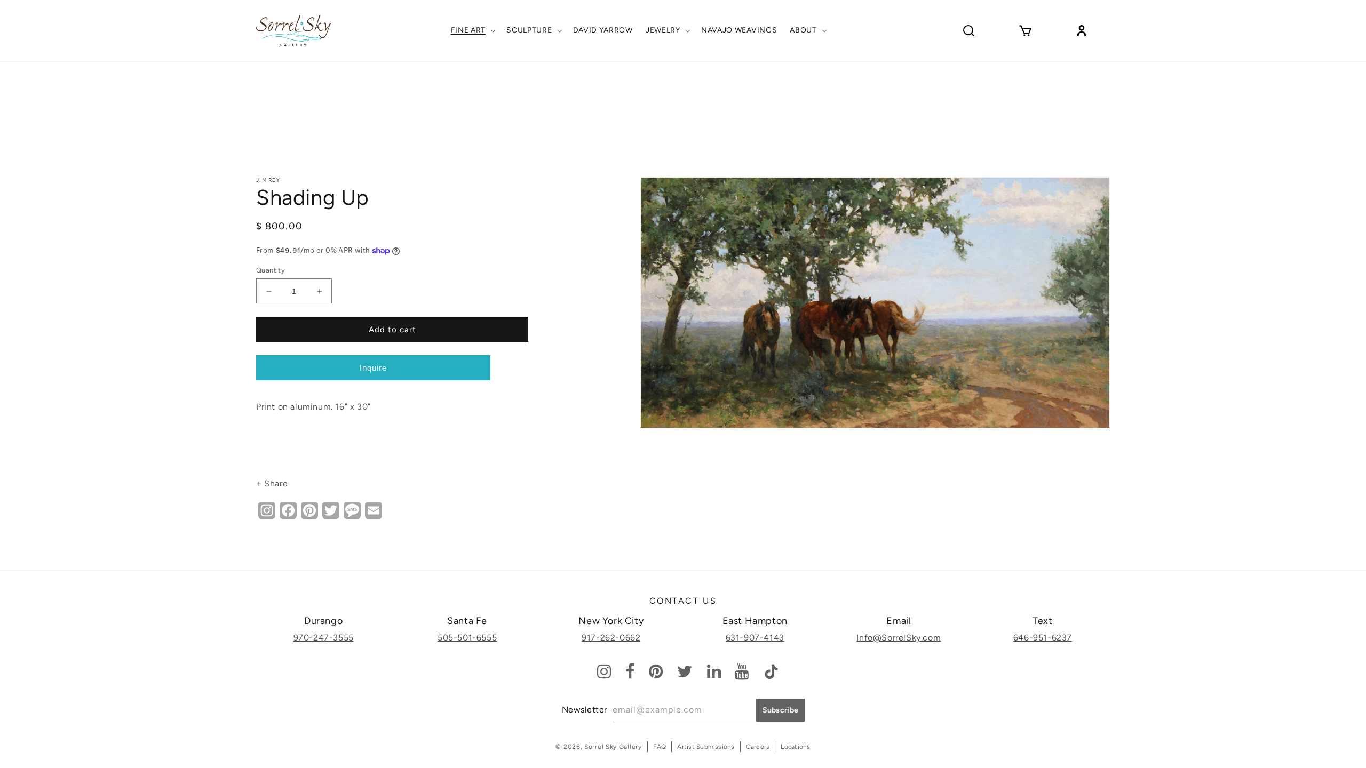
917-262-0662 (611, 638)
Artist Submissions (705, 746)
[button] (472, 30)
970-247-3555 (323, 638)
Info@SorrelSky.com (898, 638)
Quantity (270, 270)
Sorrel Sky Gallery (613, 746)
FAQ (659, 746)
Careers (758, 746)
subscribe (781, 710)
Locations (795, 746)
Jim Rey (268, 180)
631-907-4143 (755, 638)
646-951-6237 (1042, 638)
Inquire (373, 367)
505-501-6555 (467, 638)
